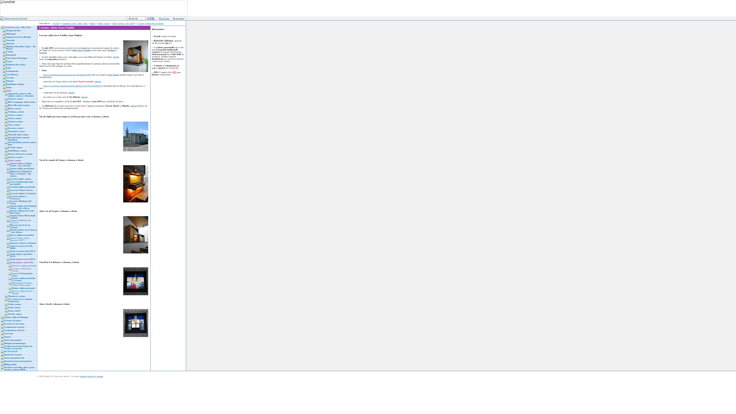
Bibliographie (10, 364)
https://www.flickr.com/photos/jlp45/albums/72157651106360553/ (73, 86)
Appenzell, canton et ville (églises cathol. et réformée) (21, 94)
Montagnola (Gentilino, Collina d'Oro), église (22, 284)
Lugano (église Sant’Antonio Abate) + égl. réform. (23, 207)
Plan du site (164, 18)
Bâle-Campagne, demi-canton (21, 102)
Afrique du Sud (13, 30)
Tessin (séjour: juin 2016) (123, 23)
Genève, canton (15, 115)
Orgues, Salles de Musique (16, 317)
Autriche (10, 43)
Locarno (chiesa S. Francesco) (18, 197)
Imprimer (180, 18)
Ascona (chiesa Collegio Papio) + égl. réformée (21, 164)
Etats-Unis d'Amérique (16, 58)
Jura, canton (14, 125)
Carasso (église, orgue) (20, 179)
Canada (9, 51)
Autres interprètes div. (14, 358)
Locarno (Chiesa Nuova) (21, 190)
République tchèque (15, 84)
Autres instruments (13, 340)
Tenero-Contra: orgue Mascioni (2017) (19, 239)
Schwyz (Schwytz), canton (20, 154)
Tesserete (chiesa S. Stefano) (23, 243)
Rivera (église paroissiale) (22, 235)
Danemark (11, 55)
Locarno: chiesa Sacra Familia (150, 23)
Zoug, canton (14, 311)
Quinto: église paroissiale (23, 288)
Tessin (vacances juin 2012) (22, 251)
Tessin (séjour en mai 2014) (22, 259)
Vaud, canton (14, 307)
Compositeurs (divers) (14, 330)
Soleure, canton (15, 157)
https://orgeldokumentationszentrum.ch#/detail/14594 (67, 75)
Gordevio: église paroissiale (24, 265)
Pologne (10, 81)
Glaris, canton (14, 118)
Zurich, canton (15, 314)
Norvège (10, 77)
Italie (8, 68)
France (9, 61)
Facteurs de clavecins (14, 324)
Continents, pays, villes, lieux (75, 23)
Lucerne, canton (15, 128)
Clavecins (8, 333)
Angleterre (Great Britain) (18, 37)
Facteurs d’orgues (12, 320)
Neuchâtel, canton (16, 131)
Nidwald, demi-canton (18, 134)
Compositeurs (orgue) (14, 327)
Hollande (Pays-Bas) (15, 64)
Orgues (7, 337)
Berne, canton (14, 108)
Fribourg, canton (16, 112)
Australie (10, 40)
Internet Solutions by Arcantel (91, 376)
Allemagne (11, 34)
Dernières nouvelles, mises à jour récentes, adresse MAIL (19, 368)
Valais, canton (14, 304)
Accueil (56, 23)
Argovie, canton (15, 99)
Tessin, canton (104, 23)
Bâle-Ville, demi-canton (19, 105)
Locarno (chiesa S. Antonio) (23, 193)
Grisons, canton (15, 121)
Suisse (92, 23)
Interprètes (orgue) (13, 354)
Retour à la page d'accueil (16, 18)
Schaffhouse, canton (17, 151)
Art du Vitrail (10, 351)
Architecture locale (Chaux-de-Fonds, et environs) (18, 347)
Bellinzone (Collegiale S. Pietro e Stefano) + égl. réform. (21, 173)
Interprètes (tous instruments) (18, 361)
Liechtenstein (12, 71)
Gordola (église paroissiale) (22, 187)
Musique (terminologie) (15, 343)
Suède (9, 87)
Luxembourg (12, 74)
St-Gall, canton (15, 147)
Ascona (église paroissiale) (22, 168)
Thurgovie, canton (16, 296)
